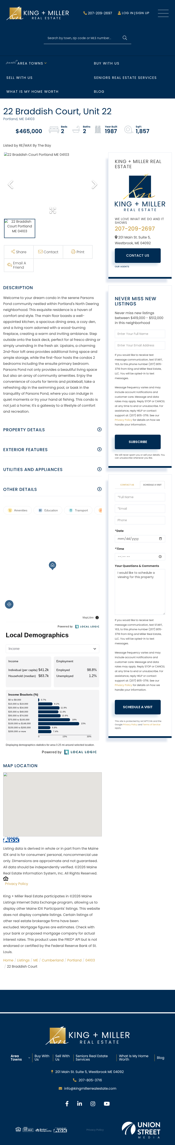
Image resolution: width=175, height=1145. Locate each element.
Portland (74, 960)
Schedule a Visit (152, 484)
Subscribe (138, 441)
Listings (23, 960)
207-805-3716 (90, 1080)
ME (35, 960)
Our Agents (122, 266)
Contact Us (137, 255)
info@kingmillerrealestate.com (90, 1088)
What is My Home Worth (32, 91)
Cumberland (53, 960)
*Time (119, 549)
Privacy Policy (16, 883)
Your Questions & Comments (137, 566)
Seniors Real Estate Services (125, 77)
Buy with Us (107, 63)
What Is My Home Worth (133, 1058)
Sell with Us (19, 77)
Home (8, 960)
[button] (124, 38)
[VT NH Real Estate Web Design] (141, 1130)
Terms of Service (151, 724)
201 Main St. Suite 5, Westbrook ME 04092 (89, 1071)
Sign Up (142, 13)
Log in (127, 13)
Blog (99, 91)
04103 (90, 960)
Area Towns (30, 63)
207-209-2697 (100, 13)
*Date (119, 531)
